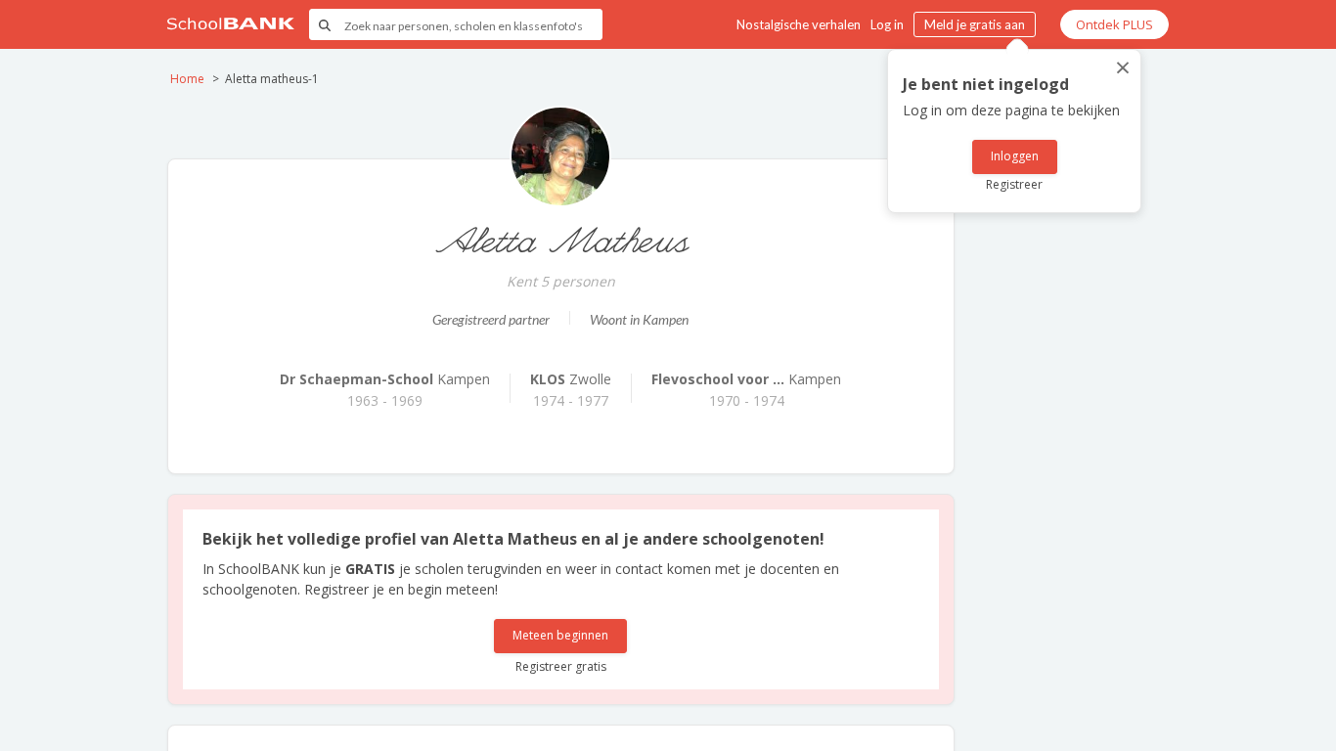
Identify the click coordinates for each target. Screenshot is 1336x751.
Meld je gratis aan (974, 24)
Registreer (1014, 184)
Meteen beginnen (560, 635)
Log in (887, 24)
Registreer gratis (560, 666)
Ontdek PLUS (1114, 24)
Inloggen (1015, 156)
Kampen (385, 379)
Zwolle (570, 379)
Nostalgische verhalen (798, 24)
